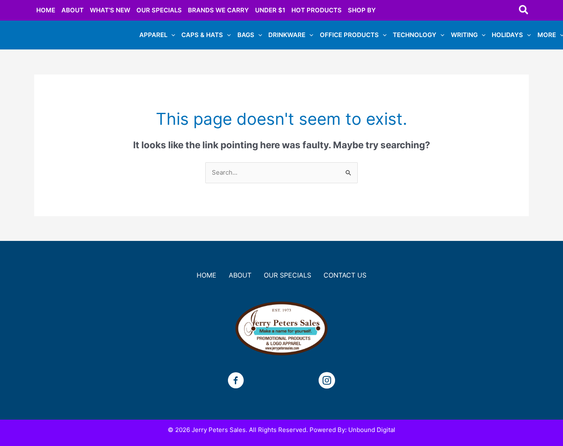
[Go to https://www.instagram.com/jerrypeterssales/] (327, 381)
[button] (524, 10)
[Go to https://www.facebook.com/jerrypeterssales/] (236, 381)
